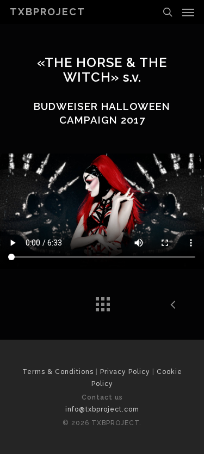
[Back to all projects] (102, 301)
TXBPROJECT (47, 12)
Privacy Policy (125, 372)
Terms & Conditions (58, 372)
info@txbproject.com (102, 409)
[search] (167, 12)
